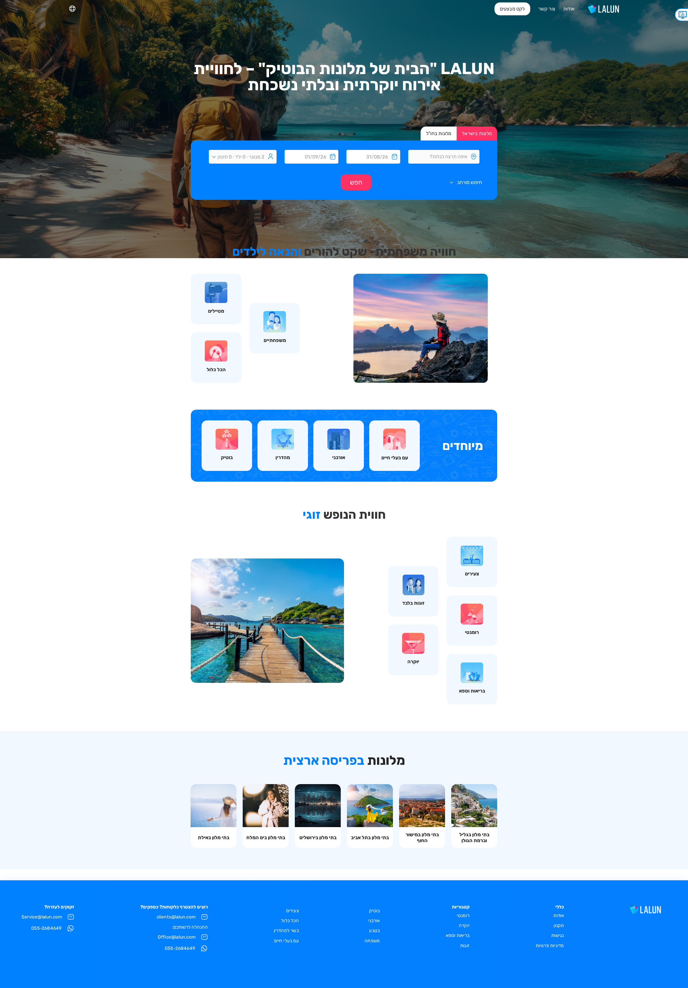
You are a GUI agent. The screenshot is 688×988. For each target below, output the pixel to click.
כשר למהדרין (286, 930)
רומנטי (463, 915)
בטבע (374, 930)
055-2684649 (180, 948)
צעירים (292, 910)
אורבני (374, 920)
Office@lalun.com (177, 937)
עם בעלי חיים (286, 940)
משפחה (372, 940)
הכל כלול (290, 920)
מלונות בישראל (477, 133)
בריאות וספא (458, 935)
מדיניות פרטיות (550, 945)
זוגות (465, 945)
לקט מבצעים (512, 9)
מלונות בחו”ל (438, 133)
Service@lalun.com (42, 917)
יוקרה (464, 925)
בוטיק (374, 910)
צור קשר (546, 9)
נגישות (557, 935)
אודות (569, 9)
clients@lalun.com (176, 917)
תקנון (559, 925)
